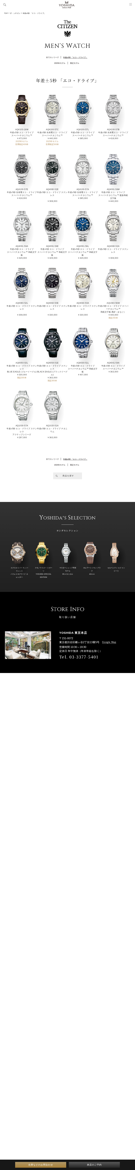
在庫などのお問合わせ (40, 1164)
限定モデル (74, 63)
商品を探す (68, 476)
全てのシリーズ (52, 57)
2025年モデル (59, 63)
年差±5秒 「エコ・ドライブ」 (75, 57)
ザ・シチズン (15, 13)
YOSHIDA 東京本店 (73, 632)
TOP (6, 13)
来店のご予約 (94, 1164)
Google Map (109, 642)
